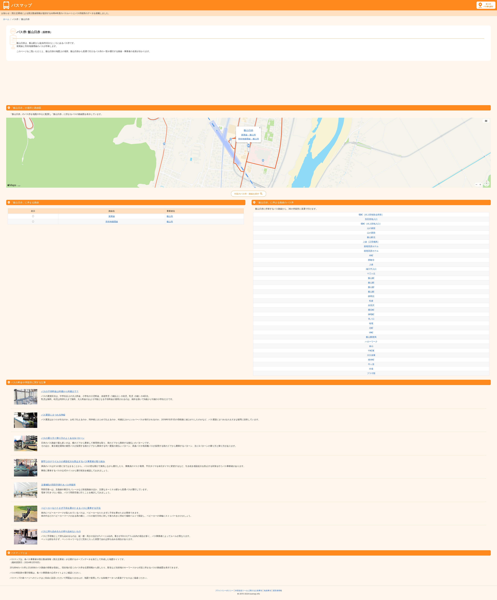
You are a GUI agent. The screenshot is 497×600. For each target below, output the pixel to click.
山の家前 (371, 228)
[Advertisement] (248, 82)
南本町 (371, 359)
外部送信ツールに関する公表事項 (248, 590)
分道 (371, 368)
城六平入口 (371, 269)
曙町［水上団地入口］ (371, 223)
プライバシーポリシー (224, 590)
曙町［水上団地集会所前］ (371, 214)
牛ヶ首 (371, 364)
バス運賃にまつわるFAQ (53, 415)
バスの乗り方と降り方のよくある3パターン (62, 438)
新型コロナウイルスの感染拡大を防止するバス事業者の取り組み (73, 461)
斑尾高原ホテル (371, 246)
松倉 (371, 300)
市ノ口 (371, 319)
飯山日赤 (248, 130)
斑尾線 (112, 216)
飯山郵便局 (371, 337)
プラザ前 (371, 373)
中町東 (371, 350)
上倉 (371, 264)
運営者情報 (277, 590)
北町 (371, 328)
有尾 (371, 323)
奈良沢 (371, 305)
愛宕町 (371, 309)
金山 (371, 346)
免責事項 (267, 590)
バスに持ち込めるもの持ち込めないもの (61, 531)
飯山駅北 (371, 237)
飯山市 (170, 216)
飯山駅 (371, 278)
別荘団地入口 (371, 219)
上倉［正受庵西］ (371, 241)
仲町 (371, 332)
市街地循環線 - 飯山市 (248, 139)
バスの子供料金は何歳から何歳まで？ (60, 391)
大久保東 (371, 355)
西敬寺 (371, 260)
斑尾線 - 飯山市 (248, 135)
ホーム (6, 19)
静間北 (371, 296)
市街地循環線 (111, 221)
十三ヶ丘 (371, 273)
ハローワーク (371, 341)
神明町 (371, 314)
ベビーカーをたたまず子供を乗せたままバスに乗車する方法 (71, 508)
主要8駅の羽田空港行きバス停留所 (58, 484)
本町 (371, 255)
